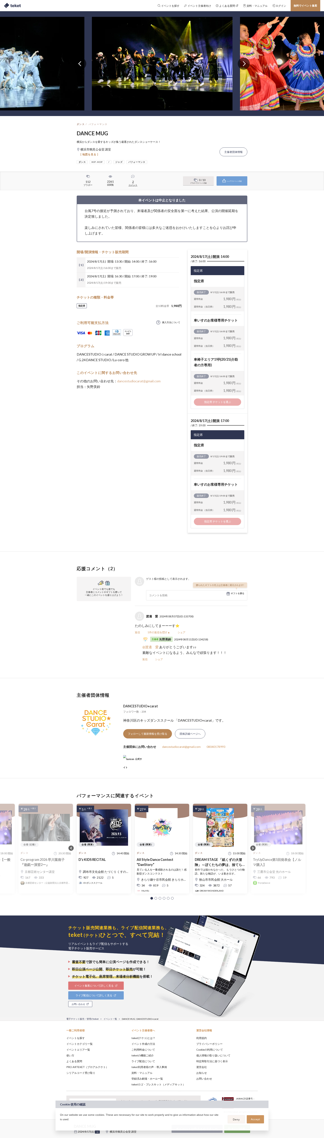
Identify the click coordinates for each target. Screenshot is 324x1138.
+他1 (97, 1132)
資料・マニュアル (141, 1072)
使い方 (70, 1055)
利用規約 (201, 1038)
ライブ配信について (143, 1061)
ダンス (81, 124)
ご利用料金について (143, 1049)
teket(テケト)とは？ (143, 1038)
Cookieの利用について (209, 1049)
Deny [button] (236, 1119)
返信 (137, 632)
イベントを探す (75, 1038)
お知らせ (201, 1072)
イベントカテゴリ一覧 (79, 1043)
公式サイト (132, 760)
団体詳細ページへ (190, 733)
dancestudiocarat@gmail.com (138, 381)
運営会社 (201, 1067)
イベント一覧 (110, 1018)
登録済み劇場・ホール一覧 (147, 1078)
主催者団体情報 (233, 151)
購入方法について (171, 322)
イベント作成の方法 (143, 1043)
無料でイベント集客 (305, 5)
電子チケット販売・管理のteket (82, 1018)
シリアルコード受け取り (80, 1072)
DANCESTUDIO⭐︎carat (140, 706)
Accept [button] (255, 1119)
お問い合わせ (204, 1078)
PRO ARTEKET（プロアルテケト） (87, 1067)
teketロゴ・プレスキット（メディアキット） (158, 1084)
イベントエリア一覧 (78, 1049)
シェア (181, 632)
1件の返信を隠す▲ (159, 632)
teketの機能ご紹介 (142, 1055)
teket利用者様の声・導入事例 (149, 1067)
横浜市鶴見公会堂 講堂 (123, 1131)
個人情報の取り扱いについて (213, 1055)
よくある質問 (74, 1061)
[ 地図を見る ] (89, 154)
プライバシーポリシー (209, 1043)
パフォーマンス (98, 124)
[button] (151, 898)
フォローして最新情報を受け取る (147, 733)
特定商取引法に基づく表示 (212, 1061)
